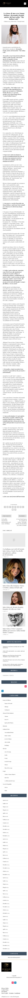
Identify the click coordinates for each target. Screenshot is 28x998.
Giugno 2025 (5, 845)
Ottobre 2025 (5, 832)
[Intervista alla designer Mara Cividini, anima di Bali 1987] (14, 571)
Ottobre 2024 (6, 871)
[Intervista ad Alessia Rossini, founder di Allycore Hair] (14, 598)
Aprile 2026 (5, 813)
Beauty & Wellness (7, 700)
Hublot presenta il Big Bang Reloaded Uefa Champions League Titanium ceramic (12, 656)
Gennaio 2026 (6, 823)
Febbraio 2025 (6, 858)
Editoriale (5, 726)
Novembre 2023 (6, 906)
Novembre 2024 (6, 868)
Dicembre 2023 (6, 903)
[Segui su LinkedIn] (15, 983)
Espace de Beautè (8, 703)
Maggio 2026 (5, 810)
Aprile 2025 (5, 852)
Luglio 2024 (5, 881)
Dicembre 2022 (6, 942)
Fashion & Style (6, 729)
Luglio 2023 (5, 919)
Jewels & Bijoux (8, 739)
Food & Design (8, 761)
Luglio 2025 (5, 842)
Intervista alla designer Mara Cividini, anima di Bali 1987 (13, 587)
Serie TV (6, 719)
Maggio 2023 (5, 926)
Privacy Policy (5, 988)
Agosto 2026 (5, 800)
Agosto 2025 (5, 839)
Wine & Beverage (8, 768)
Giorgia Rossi (20, 21)
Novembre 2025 (6, 829)
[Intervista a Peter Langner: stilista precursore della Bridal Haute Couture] (14, 619)
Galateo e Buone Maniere (10, 774)
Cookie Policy (5, 990)
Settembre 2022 (6, 948)
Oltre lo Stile (7, 742)
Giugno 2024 (5, 884)
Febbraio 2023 (6, 935)
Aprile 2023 (5, 929)
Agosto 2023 (5, 916)
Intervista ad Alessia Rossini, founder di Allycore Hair (13, 608)
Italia (6, 790)
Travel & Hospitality (7, 784)
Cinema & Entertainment (8, 713)
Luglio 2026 (5, 803)
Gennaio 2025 (5, 861)
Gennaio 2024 (6, 900)
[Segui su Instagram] (13, 983)
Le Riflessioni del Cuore (10, 781)
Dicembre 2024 (6, 864)
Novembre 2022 (6, 945)
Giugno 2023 (5, 923)
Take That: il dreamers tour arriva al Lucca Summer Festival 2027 (14, 660)
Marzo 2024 (5, 893)
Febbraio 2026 (6, 819)
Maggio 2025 (5, 848)
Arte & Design (8, 752)
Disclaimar (4, 991)
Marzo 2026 (5, 816)
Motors (6, 764)
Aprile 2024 (5, 890)
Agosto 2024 (5, 877)
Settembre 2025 (6, 835)
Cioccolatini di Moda (9, 732)
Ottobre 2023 (5, 910)
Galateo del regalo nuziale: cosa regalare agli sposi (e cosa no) (14, 651)
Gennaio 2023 (5, 939)
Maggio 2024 (5, 887)
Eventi (6, 758)
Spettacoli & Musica (9, 722)
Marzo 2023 (5, 932)
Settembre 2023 (6, 913)
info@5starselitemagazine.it (14, 957)
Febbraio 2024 (6, 897)
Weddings (7, 745)
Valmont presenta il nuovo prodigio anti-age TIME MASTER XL (13, 647)
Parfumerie (7, 710)
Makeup (6, 706)
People (4, 771)
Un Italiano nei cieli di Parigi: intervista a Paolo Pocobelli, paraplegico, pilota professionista (13, 552)
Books (6, 755)
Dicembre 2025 (6, 826)
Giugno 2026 (5, 806)
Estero (6, 787)
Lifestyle (5, 748)
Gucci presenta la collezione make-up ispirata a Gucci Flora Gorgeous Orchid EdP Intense (13, 665)
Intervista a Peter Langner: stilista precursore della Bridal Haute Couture (14, 631)
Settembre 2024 (6, 874)
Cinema (6, 716)
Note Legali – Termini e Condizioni (10, 993)
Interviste (14, 21)
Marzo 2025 (5, 855)
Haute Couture (8, 735)
